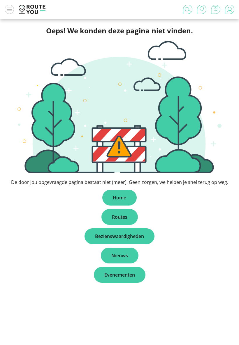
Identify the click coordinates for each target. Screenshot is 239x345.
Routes (119, 217)
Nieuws (119, 255)
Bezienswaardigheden (119, 236)
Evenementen (119, 275)
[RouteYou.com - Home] (32, 9)
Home (119, 197)
